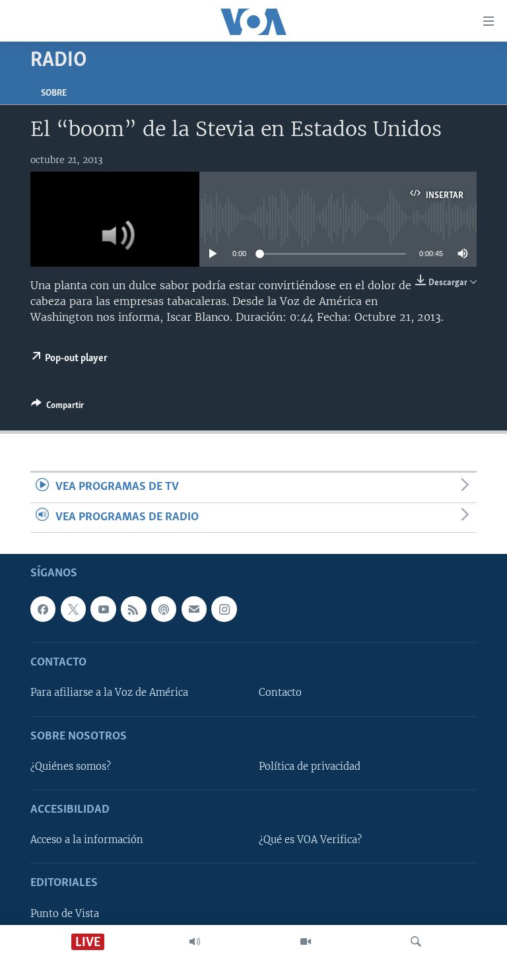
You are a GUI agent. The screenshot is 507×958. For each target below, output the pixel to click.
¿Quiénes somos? (70, 766)
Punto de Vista (64, 914)
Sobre (54, 93)
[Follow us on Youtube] (103, 609)
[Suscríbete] (194, 609)
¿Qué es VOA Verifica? (310, 840)
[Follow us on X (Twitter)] (73, 609)
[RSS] (133, 609)
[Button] (57, 407)
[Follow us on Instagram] (223, 609)
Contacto (280, 693)
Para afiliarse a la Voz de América (109, 693)
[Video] (305, 941)
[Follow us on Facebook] (42, 609)
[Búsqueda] (416, 941)
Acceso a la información (86, 840)
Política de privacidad (309, 766)
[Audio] (195, 941)
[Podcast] (163, 609)
